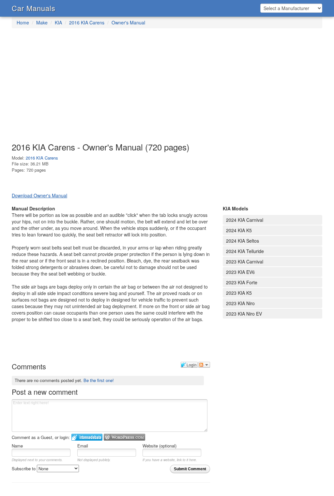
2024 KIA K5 (239, 230)
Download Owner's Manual (39, 195)
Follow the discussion (204, 365)
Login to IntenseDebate (86, 437)
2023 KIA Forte (241, 282)
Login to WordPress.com (124, 437)
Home (23, 22)
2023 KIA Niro (240, 303)
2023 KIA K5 (239, 293)
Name (17, 446)
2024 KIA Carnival (244, 220)
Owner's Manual (128, 22)
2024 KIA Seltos (242, 240)
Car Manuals (33, 8)
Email (82, 446)
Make (42, 22)
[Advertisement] (167, 88)
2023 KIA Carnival (244, 261)
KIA (58, 22)
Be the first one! (99, 380)
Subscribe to (24, 468)
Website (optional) (159, 446)
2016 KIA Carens (86, 22)
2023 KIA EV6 (240, 272)
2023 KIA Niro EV (244, 313)
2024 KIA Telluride (245, 251)
